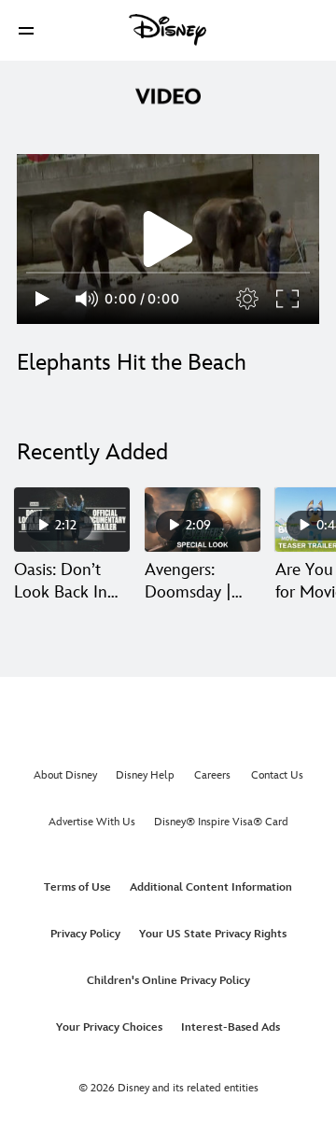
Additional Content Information (211, 887)
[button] (26, 30)
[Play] (42, 299)
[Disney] (168, 30)
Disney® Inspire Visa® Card (221, 822)
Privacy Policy (85, 934)
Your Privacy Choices (109, 1027)
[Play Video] (168, 239)
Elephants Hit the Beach (131, 362)
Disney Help (145, 775)
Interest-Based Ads (230, 1027)
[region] (168, 239)
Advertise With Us (92, 822)
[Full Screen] (288, 299)
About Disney (65, 775)
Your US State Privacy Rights (213, 934)
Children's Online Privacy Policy (168, 981)
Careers (212, 775)
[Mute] (88, 299)
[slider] (168, 273)
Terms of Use (77, 887)
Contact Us (277, 775)
